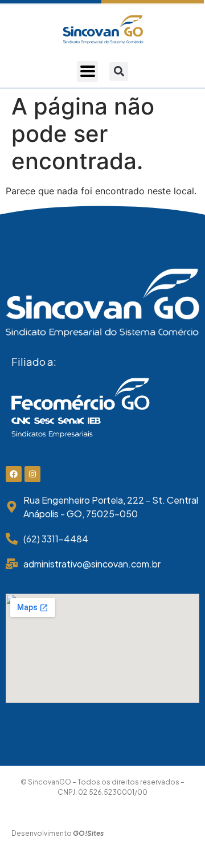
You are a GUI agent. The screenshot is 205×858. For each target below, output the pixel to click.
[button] (118, 71)
